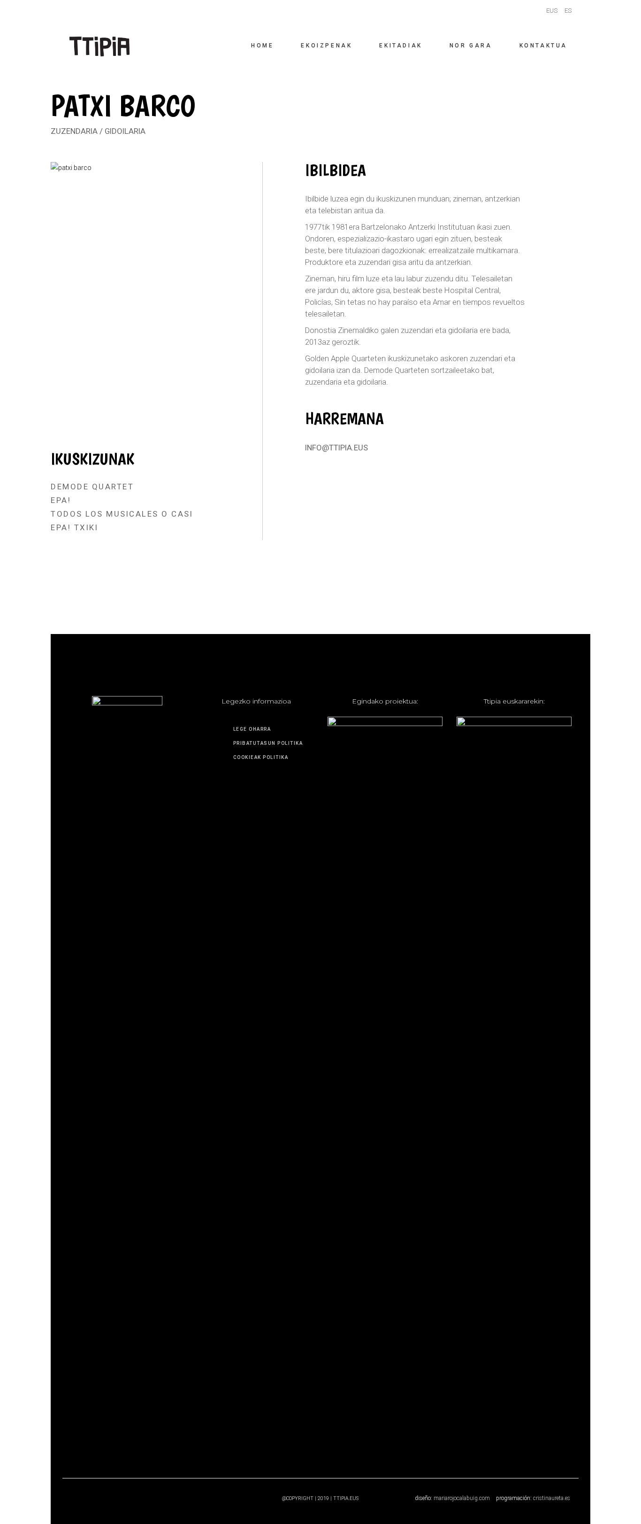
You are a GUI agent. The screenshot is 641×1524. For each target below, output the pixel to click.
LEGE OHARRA (252, 729)
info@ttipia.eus (336, 447)
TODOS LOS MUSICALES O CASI (122, 513)
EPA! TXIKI (74, 527)
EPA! (61, 500)
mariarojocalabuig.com (462, 1498)
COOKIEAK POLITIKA (261, 757)
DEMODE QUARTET (92, 486)
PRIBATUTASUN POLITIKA (268, 743)
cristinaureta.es (551, 1498)
